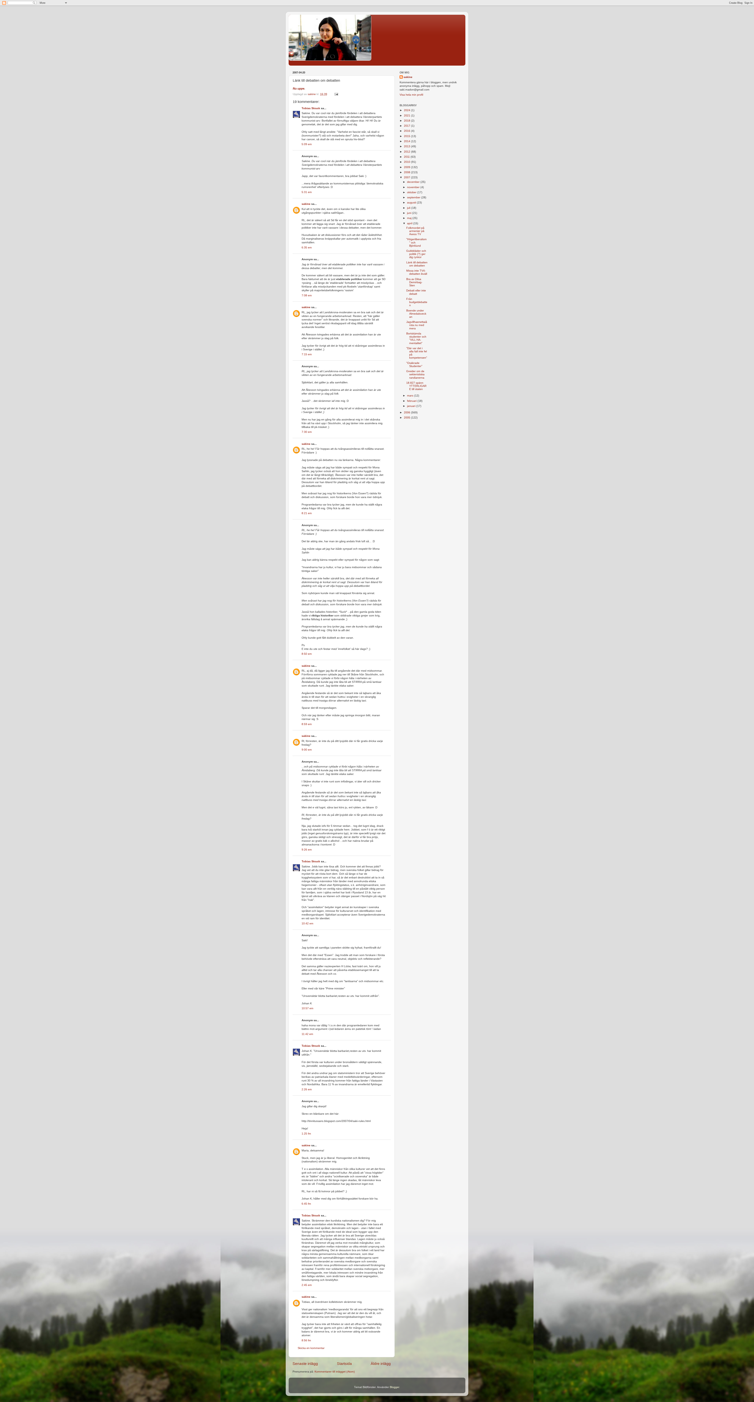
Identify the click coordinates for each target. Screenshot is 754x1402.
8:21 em (307, 513)
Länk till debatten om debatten (416, 264)
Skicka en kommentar (311, 1348)
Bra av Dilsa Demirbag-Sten (414, 282)
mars (410, 395)
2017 (407, 125)
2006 (407, 412)
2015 (407, 136)
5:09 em (307, 144)
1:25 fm (306, 1133)
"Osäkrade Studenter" (414, 365)
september (414, 197)
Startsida (344, 1364)
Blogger (394, 1387)
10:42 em (307, 923)
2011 (407, 156)
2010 (407, 161)
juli (409, 207)
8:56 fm (306, 1340)
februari (412, 400)
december (413, 181)
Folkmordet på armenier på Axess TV (415, 231)
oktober (412, 192)
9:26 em (307, 849)
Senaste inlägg (305, 1364)
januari (411, 406)
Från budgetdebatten (416, 302)
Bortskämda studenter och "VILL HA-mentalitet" (416, 338)
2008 (407, 172)
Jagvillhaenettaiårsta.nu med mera (416, 325)
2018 (407, 120)
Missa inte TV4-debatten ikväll (416, 272)
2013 (407, 146)
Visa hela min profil (411, 94)
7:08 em (307, 295)
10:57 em (307, 1008)
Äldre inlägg (381, 1364)
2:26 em (307, 1089)
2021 (407, 115)
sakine (306, 203)
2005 (407, 417)
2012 (407, 151)
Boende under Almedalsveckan (416, 313)
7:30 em (307, 431)
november (413, 187)
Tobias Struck (311, 108)
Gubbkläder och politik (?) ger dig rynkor (416, 254)
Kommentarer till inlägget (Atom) (335, 1371)
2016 (407, 130)
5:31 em (307, 192)
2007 (407, 177)
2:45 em (307, 1285)
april (410, 223)
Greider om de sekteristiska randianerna (415, 374)
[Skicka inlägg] (336, 94)
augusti (412, 202)
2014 (407, 141)
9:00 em (307, 749)
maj (409, 218)
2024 (407, 110)
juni (409, 213)
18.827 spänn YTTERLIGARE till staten (416, 386)
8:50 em (307, 653)
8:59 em (307, 724)
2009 (407, 167)
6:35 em (307, 247)
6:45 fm (306, 1203)
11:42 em (307, 1034)
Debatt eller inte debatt (416, 292)
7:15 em (307, 354)
